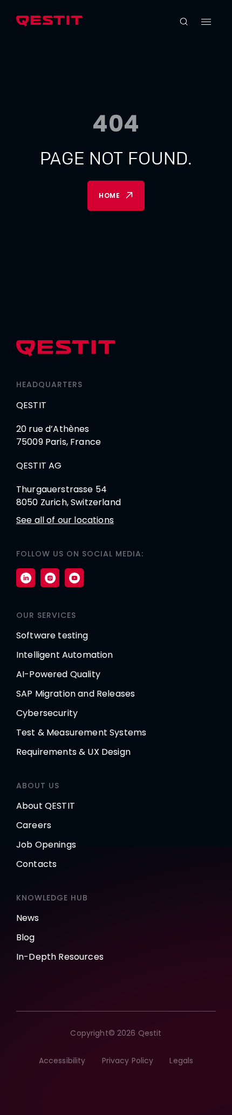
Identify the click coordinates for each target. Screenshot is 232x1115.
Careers (33, 825)
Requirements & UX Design (73, 752)
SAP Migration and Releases (75, 693)
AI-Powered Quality (58, 674)
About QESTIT (45, 805)
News (27, 918)
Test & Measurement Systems (81, 732)
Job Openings (46, 844)
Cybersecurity (47, 713)
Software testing (52, 635)
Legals (181, 1060)
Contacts (36, 864)
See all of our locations (65, 520)
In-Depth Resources (60, 956)
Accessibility (62, 1060)
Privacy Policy (128, 1060)
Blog (25, 937)
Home (109, 195)
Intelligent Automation (64, 654)
